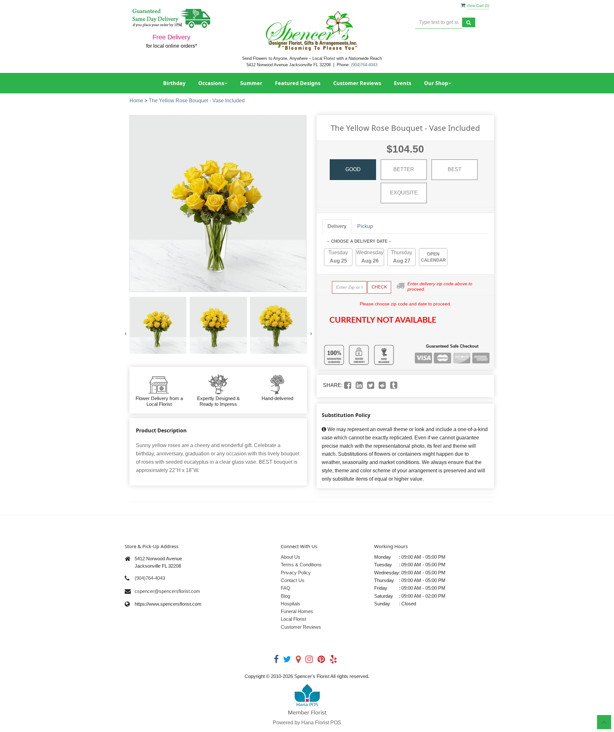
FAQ (285, 588)
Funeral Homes (297, 611)
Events (402, 83)
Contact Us (292, 580)
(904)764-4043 (364, 64)
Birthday (174, 83)
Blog (285, 596)
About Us (290, 557)
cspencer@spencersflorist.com (167, 591)
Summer (251, 83)
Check (379, 286)
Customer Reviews (357, 83)
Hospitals (290, 603)
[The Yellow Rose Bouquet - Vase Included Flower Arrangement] (158, 325)
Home (136, 100)
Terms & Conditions (301, 564)
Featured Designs (297, 83)
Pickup (365, 226)
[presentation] (125, 333)
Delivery (336, 226)
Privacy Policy (296, 572)
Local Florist (293, 619)
